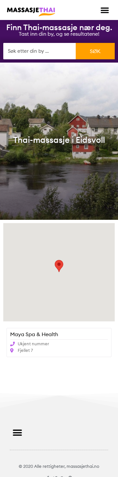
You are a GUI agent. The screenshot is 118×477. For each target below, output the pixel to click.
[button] (105, 10)
